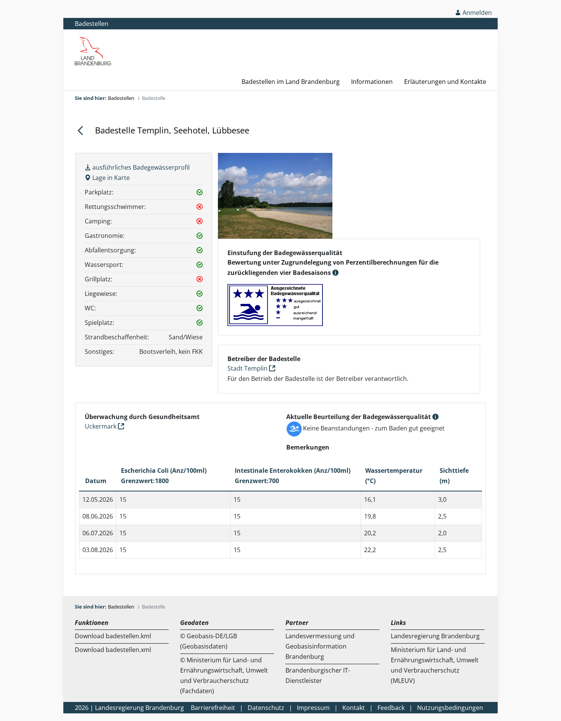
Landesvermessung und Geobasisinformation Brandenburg (320, 646)
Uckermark (101, 426)
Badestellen (91, 23)
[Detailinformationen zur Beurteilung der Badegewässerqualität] (435, 417)
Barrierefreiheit (213, 707)
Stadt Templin (248, 368)
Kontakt (353, 707)
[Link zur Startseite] (93, 51)
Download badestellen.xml (113, 650)
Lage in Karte (110, 177)
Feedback (391, 707)
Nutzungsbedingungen (450, 707)
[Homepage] (481, 42)
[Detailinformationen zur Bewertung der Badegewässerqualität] (335, 272)
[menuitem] (285, 81)
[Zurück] (83, 130)
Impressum (313, 707)
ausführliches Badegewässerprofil (140, 167)
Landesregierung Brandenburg (435, 636)
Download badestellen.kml (113, 636)
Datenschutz (266, 707)
